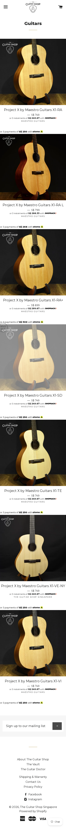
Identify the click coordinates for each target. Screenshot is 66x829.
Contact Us (33, 781)
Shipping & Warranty (33, 777)
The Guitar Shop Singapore (38, 807)
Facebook (35, 794)
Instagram (35, 799)
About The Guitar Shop (33, 759)
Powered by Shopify (33, 811)
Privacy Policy (33, 786)
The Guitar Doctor (33, 769)
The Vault (33, 764)
